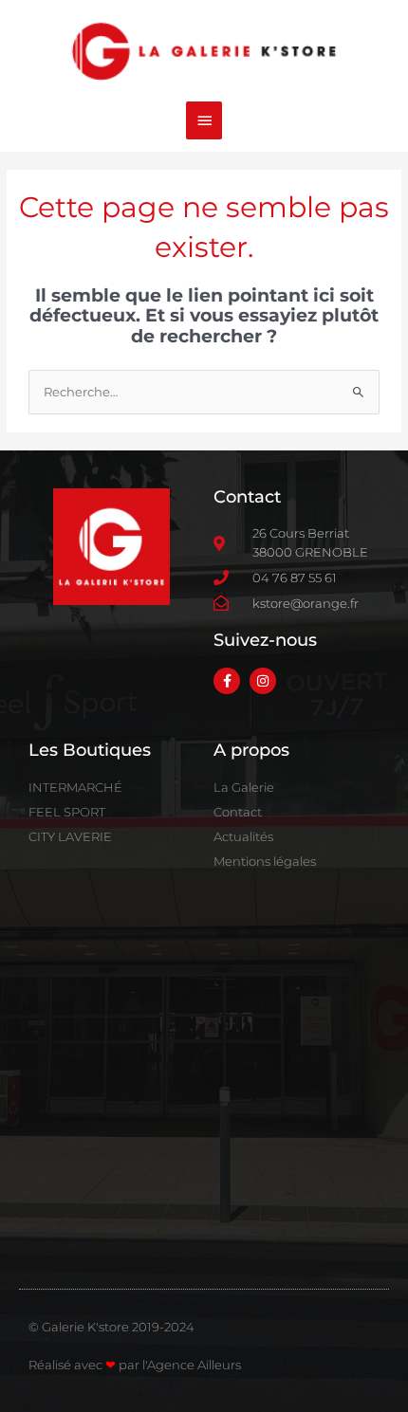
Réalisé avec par (85, 1364)
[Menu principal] (204, 120)
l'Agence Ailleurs (191, 1364)
